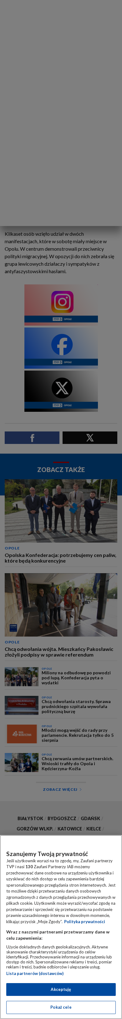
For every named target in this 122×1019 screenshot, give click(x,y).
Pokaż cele (60, 1007)
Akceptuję (61, 989)
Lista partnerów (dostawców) (35, 973)
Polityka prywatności (84, 921)
